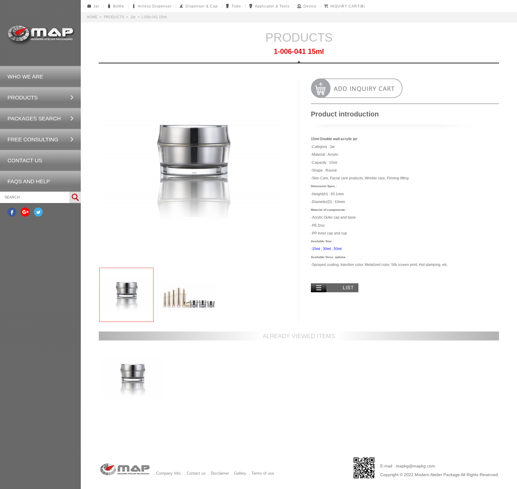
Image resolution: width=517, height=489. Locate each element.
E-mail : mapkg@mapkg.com (407, 466)
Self (40, 35)
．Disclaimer (218, 473)
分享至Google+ (25, 212)
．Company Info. (167, 473)
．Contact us (194, 473)
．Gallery (238, 473)
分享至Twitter (38, 212)
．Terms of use (260, 473)
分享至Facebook (11, 212)
